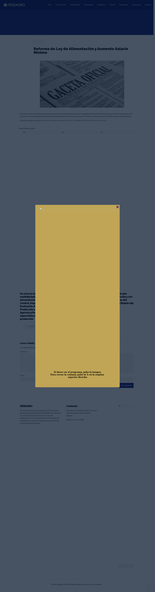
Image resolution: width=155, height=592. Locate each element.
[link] (77, 287)
